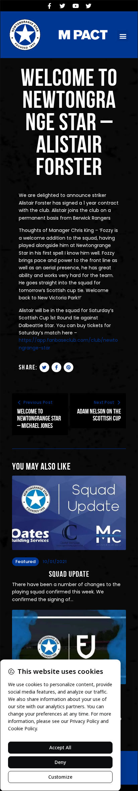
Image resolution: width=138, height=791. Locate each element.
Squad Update (69, 574)
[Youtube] (75, 5)
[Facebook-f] (49, 5)
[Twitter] (62, 5)
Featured (25, 561)
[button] (122, 35)
